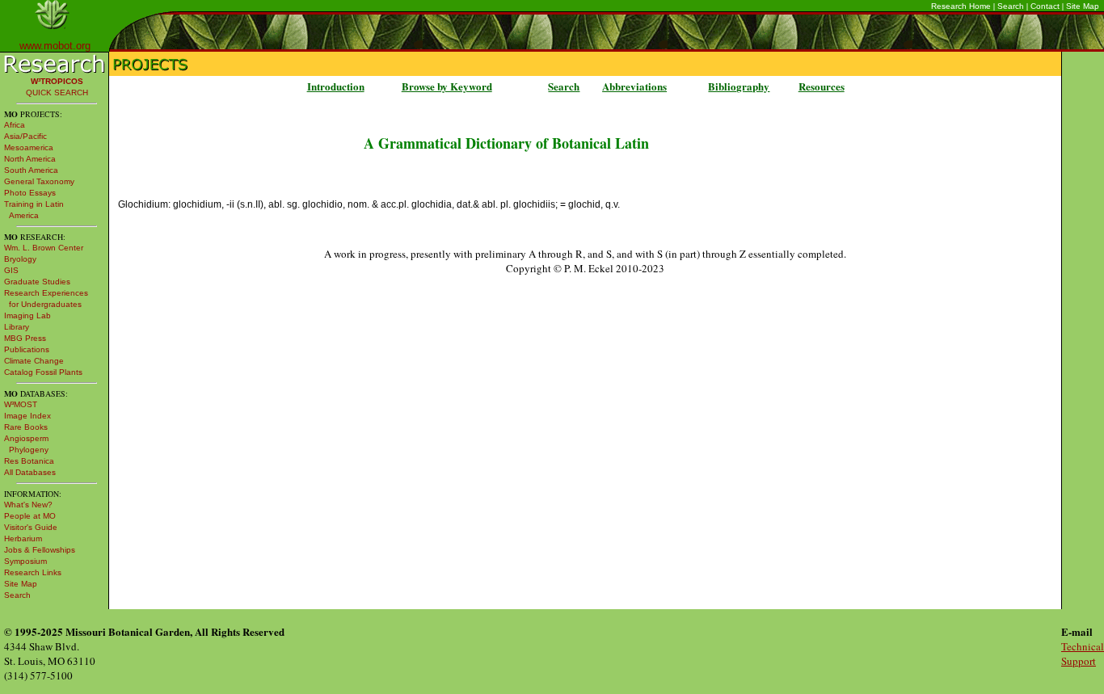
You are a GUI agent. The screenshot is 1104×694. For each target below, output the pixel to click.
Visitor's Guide (30, 527)
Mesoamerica (28, 147)
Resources (822, 86)
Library (16, 326)
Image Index (27, 415)
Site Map (1082, 6)
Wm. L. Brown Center (43, 247)
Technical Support (1082, 653)
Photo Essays (30, 192)
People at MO (30, 515)
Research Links (32, 572)
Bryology (20, 258)
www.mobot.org (55, 46)
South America (31, 170)
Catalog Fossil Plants (43, 372)
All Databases (30, 472)
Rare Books (26, 427)
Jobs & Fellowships (39, 549)
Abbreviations (634, 86)
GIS (11, 270)
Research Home (961, 6)
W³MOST (20, 404)
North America (30, 158)
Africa (14, 124)
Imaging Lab (27, 315)
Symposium (25, 561)
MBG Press (25, 338)
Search (1010, 6)
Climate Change (34, 360)
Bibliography (738, 86)
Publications (26, 349)
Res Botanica (29, 460)
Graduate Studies (37, 281)
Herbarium (23, 538)
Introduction (335, 86)
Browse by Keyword (447, 86)
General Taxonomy (39, 181)
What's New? (28, 504)
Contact (1045, 6)
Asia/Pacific (25, 136)
